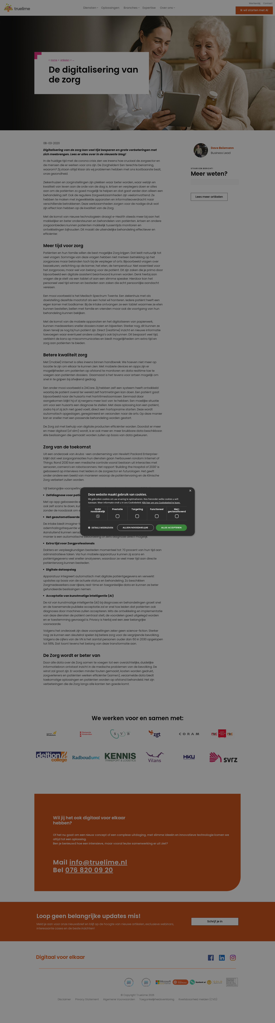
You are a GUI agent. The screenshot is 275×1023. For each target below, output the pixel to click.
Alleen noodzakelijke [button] (135, 527)
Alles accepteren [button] (171, 527)
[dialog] (137, 511)
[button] (100, 527)
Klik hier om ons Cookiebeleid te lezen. (161, 502)
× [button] (190, 491)
